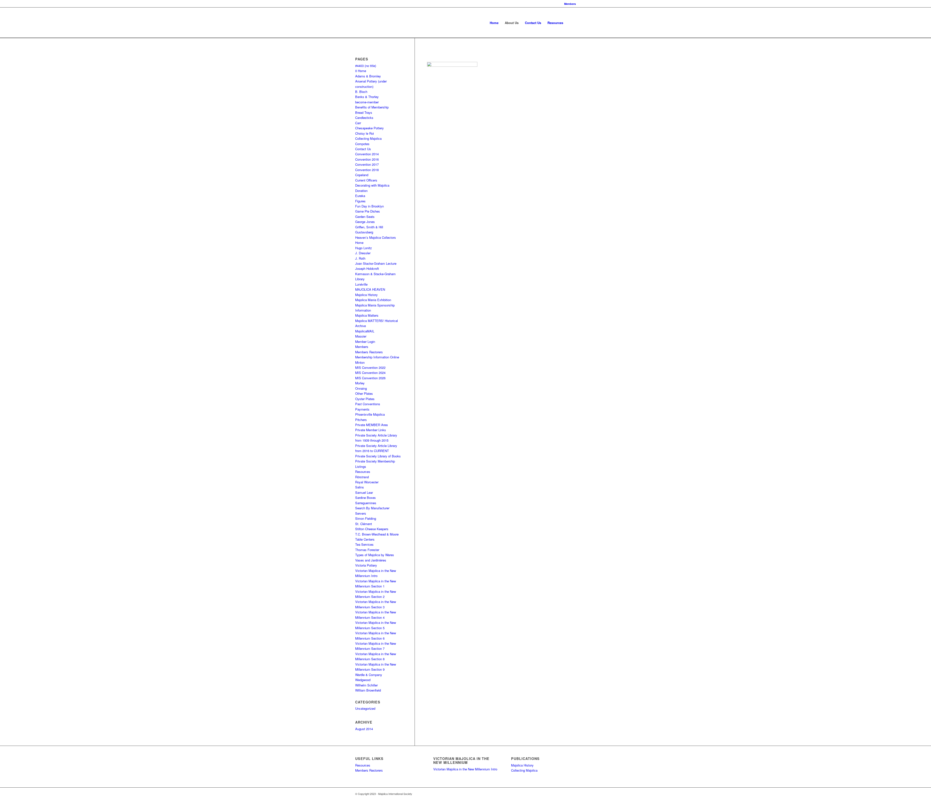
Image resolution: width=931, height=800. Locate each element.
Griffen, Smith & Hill (369, 227)
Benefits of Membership (372, 107)
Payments (362, 409)
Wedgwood (362, 679)
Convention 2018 (367, 169)
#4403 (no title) (365, 65)
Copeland (361, 175)
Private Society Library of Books (378, 456)
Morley (360, 383)
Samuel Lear (364, 492)
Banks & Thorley (367, 96)
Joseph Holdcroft (367, 268)
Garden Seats (365, 216)
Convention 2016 (367, 159)
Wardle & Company (368, 674)
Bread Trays (363, 112)
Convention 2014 (367, 154)
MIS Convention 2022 (370, 367)
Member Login (365, 341)
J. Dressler (362, 253)
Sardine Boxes (365, 497)
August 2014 (364, 728)
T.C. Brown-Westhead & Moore (377, 534)
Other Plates (364, 393)
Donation (361, 190)
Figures (360, 201)
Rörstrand (362, 477)
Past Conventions (367, 404)
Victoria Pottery (366, 565)
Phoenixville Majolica (370, 414)
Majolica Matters (366, 315)
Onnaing (361, 388)
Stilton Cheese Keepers (371, 529)
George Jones (365, 221)
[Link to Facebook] (550, 793)
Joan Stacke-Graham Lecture (375, 263)
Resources (362, 471)
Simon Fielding (365, 518)
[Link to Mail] (572, 793)
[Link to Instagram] (565, 793)
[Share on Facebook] (431, 54)
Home (359, 242)
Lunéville (361, 284)
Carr (358, 123)
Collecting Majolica (368, 138)
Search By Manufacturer (372, 508)
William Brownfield (368, 690)
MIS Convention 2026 (370, 378)
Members (570, 4)
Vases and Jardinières (370, 560)
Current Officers (366, 180)
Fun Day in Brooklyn (369, 206)
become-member (367, 102)
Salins (359, 487)
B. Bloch (361, 91)
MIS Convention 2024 (370, 372)
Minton (360, 362)
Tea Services (364, 544)
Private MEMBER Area (371, 424)
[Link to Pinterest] (557, 793)
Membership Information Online (377, 357)
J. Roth (360, 258)
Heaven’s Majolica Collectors (375, 237)
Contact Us (363, 149)
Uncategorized (365, 708)
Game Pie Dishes (367, 211)
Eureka (360, 195)
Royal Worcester (366, 482)
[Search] (571, 23)
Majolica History (366, 294)
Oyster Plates (365, 398)
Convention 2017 (367, 164)
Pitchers (361, 419)
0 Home (360, 70)
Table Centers (365, 539)
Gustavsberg (364, 232)
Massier (360, 336)
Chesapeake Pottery (369, 128)
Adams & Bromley (368, 76)
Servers (360, 513)
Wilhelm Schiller (366, 685)
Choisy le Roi (364, 133)
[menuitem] (569, 3)
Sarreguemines (365, 503)
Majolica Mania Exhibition (373, 299)
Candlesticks (364, 117)
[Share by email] (440, 54)
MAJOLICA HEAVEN (370, 289)
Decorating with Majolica (372, 185)
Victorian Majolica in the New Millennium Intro (465, 769)
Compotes (362, 143)
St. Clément (363, 523)
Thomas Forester (367, 549)
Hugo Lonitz (363, 248)
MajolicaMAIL (364, 331)
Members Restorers (369, 352)
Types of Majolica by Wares (374, 555)
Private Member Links (370, 430)
